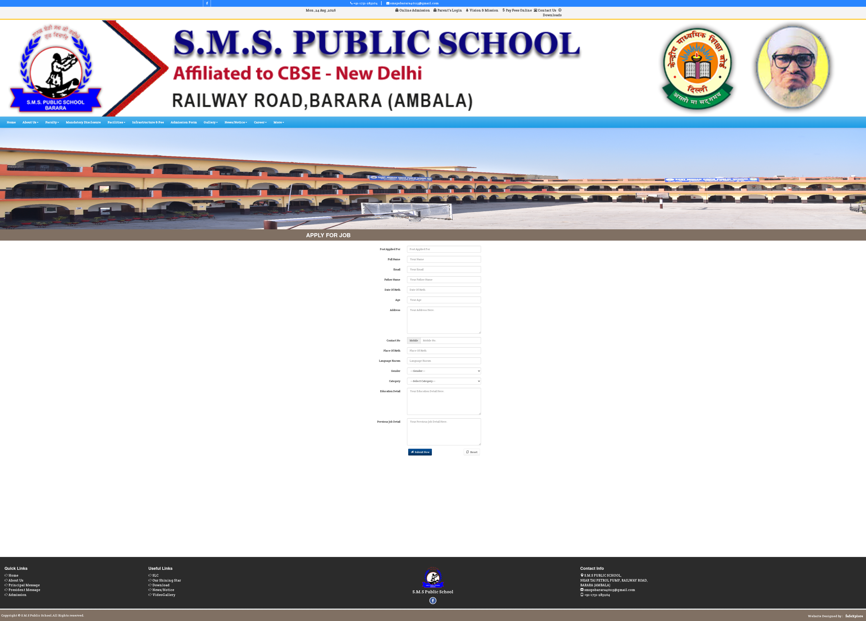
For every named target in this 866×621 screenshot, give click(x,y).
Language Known (389, 360)
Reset (473, 452)
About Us (29, 122)
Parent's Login (450, 10)
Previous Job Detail (388, 421)
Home (11, 122)
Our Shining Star (166, 580)
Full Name (394, 259)
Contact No (393, 340)
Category (394, 381)
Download (161, 585)
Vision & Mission (484, 10)
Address (395, 310)
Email (396, 269)
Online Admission (415, 10)
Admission (18, 595)
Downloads (552, 15)
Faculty (51, 122)
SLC (155, 575)
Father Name (392, 279)
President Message (24, 590)
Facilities (115, 122)
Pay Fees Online (518, 10)
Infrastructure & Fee (148, 122)
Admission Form (184, 122)
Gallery (210, 122)
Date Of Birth (392, 289)
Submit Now (421, 452)
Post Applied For (390, 249)
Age (397, 299)
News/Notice (235, 122)
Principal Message (24, 585)
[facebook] (207, 3)
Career (259, 122)
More (278, 122)
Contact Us (546, 10)
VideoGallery (163, 595)
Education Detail (390, 391)
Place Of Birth (391, 350)
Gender (395, 371)
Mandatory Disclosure (83, 122)
